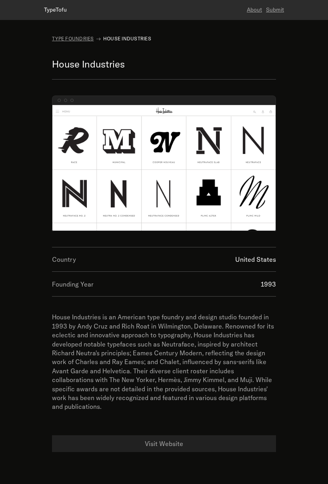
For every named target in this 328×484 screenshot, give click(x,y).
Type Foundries (73, 39)
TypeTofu (55, 9)
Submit (275, 9)
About (254, 9)
